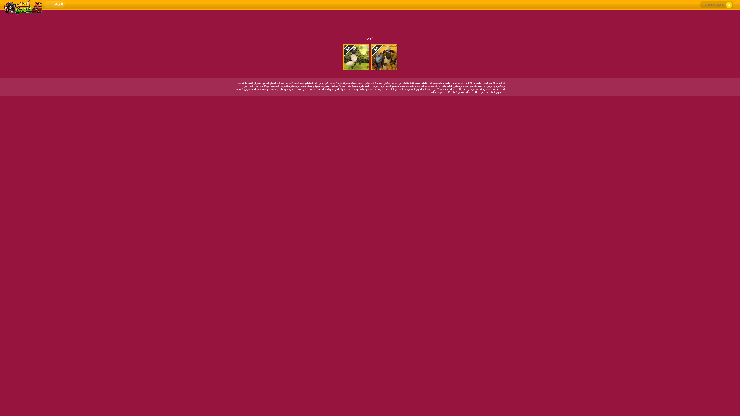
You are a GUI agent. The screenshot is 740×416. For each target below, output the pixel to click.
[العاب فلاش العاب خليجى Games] (23, 13)
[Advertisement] (370, 20)
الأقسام (58, 4)
